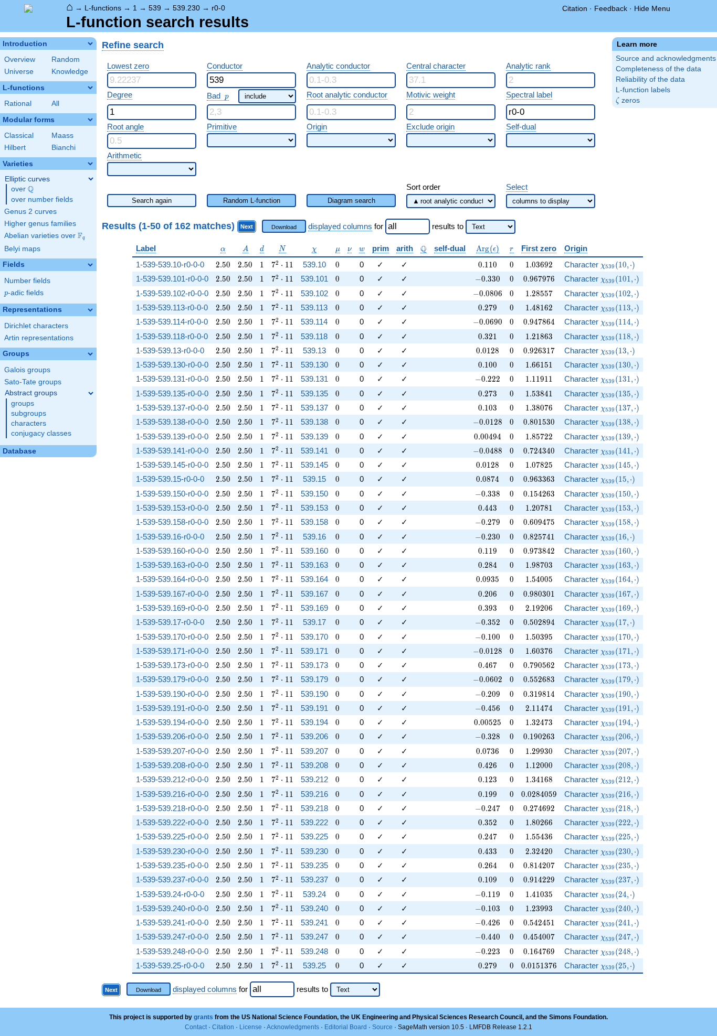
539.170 (314, 636)
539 (155, 8)
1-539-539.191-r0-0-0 (172, 708)
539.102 (314, 293)
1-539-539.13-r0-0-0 (170, 350)
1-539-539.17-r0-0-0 (170, 622)
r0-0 (218, 8)
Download (284, 227)
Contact (196, 1027)
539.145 (314, 464)
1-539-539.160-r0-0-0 (172, 550)
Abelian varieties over (44, 236)
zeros (628, 100)
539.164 (314, 579)
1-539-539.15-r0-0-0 (170, 478)
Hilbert (15, 148)
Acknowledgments (293, 1027)
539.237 (314, 879)
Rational (17, 103)
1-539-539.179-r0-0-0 (172, 679)
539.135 (314, 393)
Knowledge (69, 71)
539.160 (314, 550)
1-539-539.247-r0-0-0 (172, 936)
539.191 (314, 708)
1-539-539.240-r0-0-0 (172, 908)
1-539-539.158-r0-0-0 (172, 521)
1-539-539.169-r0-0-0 (172, 607)
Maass (62, 135)
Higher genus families (40, 224)
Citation (574, 8)
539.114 (314, 321)
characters (28, 423)
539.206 (314, 736)
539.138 (314, 421)
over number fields (42, 199)
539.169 (314, 607)
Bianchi (63, 148)
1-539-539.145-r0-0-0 (172, 464)
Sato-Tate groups (32, 382)
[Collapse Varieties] (90, 163)
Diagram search (351, 200)
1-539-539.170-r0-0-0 (172, 636)
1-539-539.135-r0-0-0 (172, 393)
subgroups (28, 413)
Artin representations (38, 338)
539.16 (314, 536)
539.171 (314, 650)
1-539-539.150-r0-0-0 (172, 493)
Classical (19, 135)
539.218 (314, 808)
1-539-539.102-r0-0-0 (172, 293)
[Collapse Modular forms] (90, 119)
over (22, 189)
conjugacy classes (41, 433)
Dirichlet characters (36, 326)
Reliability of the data (650, 79)
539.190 (314, 693)
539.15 (314, 478)
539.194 (314, 722)
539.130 (314, 364)
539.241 (314, 922)
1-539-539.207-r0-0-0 (172, 751)
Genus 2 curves (30, 211)
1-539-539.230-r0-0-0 (172, 851)
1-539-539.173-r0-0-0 (172, 665)
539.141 (314, 450)
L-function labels (643, 90)
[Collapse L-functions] (90, 87)
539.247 (314, 936)
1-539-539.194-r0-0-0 (172, 722)
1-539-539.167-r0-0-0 (172, 593)
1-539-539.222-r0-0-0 (172, 822)
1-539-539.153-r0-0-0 (172, 507)
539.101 (314, 278)
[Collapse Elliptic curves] (91, 179)
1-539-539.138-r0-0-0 (172, 421)
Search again (152, 200)
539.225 (314, 836)
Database (19, 451)
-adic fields (24, 293)
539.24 (314, 894)
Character (601, 264)
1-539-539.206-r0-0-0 (172, 736)
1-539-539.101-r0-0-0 (172, 278)
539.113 (314, 307)
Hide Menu (652, 8)
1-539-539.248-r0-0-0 (172, 951)
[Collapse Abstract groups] (91, 393)
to (460, 226)
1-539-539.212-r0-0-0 (172, 779)
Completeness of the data (658, 69)
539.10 (314, 264)
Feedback (610, 8)
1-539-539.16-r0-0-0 (170, 536)
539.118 (314, 336)
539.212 (314, 779)
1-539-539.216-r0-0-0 (172, 794)
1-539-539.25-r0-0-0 (170, 965)
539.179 (314, 679)
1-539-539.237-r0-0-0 (172, 879)
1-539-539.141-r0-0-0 (172, 450)
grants (203, 1017)
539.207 (314, 751)
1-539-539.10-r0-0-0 (170, 264)
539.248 (314, 951)
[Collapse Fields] (90, 265)
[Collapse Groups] (90, 354)
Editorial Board (345, 1027)
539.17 (314, 622)
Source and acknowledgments (666, 58)
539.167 (314, 593)
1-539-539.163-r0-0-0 (172, 564)
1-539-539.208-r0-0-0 (172, 765)
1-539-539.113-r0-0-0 (172, 307)
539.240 (314, 908)
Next (246, 226)
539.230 (186, 8)
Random (65, 59)
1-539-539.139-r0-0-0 (172, 436)
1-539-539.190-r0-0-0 (172, 693)
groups (22, 403)
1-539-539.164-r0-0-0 (172, 579)
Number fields (27, 281)
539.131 (314, 378)
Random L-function (251, 200)
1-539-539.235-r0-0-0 (172, 865)
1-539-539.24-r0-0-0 (170, 894)
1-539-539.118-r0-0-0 (172, 336)
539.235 (314, 865)
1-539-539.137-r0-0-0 (172, 407)
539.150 (314, 493)
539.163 (314, 564)
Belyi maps (22, 249)
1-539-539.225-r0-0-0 (172, 836)
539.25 (314, 965)
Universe (19, 71)
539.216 (314, 794)
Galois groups (27, 370)
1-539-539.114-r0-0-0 (172, 321)
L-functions (103, 8)
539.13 (314, 350)
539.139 (314, 436)
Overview (19, 59)
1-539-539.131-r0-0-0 (172, 378)
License (250, 1027)
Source (382, 1027)
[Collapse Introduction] (90, 43)
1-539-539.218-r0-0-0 (172, 808)
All (55, 103)
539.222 (314, 822)
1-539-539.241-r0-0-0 (172, 922)
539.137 (314, 407)
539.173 (314, 665)
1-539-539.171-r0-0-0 (172, 650)
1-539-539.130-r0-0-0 (172, 364)
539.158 (314, 521)
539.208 (314, 765)
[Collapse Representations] (90, 310)
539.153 (314, 507)
